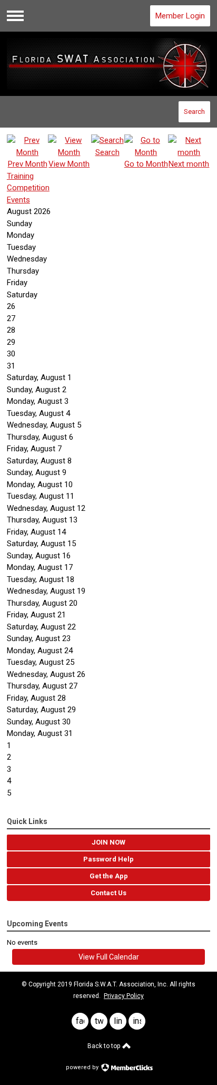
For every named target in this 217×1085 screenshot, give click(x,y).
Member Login (180, 16)
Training (20, 176)
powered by (83, 1067)
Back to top (104, 1046)
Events (18, 200)
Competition (28, 187)
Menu (15, 15)
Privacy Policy (124, 996)
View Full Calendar (108, 957)
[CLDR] (108, 64)
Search (194, 111)
